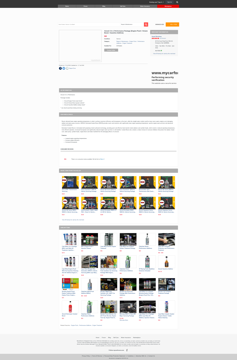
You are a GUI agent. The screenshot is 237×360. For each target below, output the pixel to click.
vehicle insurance (154, 344)
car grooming (127, 341)
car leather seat (143, 341)
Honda (157, 342)
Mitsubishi (101, 344)
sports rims (116, 341)
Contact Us (151, 356)
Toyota (154, 342)
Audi (82, 344)
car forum (94, 341)
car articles (121, 342)
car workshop (142, 344)
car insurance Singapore (110, 345)
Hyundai (87, 344)
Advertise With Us (141, 356)
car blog (148, 344)
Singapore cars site (97, 342)
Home (67, 6)
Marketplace (168, 6)
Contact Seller (111, 50)
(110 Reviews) (162, 38)
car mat (154, 341)
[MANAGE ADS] (158, 22)
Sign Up (169, 2)
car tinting (111, 341)
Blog (103, 6)
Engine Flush (132, 41)
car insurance (125, 345)
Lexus (96, 344)
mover (130, 345)
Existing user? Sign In (156, 2)
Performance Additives (85, 325)
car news (133, 342)
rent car (121, 341)
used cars (112, 342)
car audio (128, 344)
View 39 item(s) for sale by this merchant (164, 53)
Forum (85, 6)
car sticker (119, 345)
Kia (84, 344)
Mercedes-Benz (124, 320)
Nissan (78, 344)
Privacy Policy (86, 356)
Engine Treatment (127, 43)
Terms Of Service (97, 356)
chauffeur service (137, 345)
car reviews (127, 342)
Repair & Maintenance (122, 41)
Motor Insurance (145, 6)
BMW (105, 344)
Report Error (72, 68)
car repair (133, 341)
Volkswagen (92, 344)
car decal (137, 341)
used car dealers (135, 344)
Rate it (102, 159)
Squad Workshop (157, 36)
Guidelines (130, 356)
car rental (124, 344)
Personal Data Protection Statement (114, 356)
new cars (117, 342)
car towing (150, 341)
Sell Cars (122, 6)
